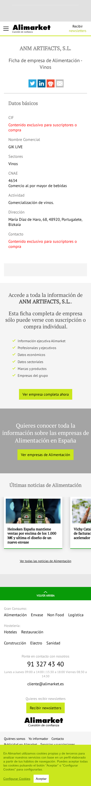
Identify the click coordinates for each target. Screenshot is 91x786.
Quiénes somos (14, 739)
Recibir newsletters (45, 707)
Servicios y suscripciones (57, 744)
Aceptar (41, 778)
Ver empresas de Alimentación (45, 454)
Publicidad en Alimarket (20, 744)
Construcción (15, 643)
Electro (36, 643)
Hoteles (10, 631)
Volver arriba (46, 595)
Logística (75, 614)
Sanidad (53, 643)
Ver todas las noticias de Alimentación (45, 561)
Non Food (55, 614)
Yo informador (38, 739)
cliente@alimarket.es (45, 683)
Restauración (32, 631)
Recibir (77, 28)
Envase (37, 614)
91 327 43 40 (45, 664)
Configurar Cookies (16, 778)
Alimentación (15, 614)
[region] (45, 765)
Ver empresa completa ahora (46, 394)
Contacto (57, 739)
